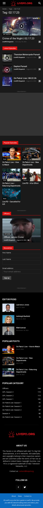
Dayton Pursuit (20, 66)
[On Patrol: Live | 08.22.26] (7, 81)
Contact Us (27, 496)
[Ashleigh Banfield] (8, 319)
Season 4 (26, 180)
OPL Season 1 (7, 34)
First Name (6, 252)
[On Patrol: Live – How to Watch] (11, 154)
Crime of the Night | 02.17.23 (18, 38)
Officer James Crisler (14, 237)
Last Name (6, 259)
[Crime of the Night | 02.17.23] (21, 26)
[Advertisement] (21, 114)
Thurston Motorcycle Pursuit (27, 54)
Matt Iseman (21, 328)
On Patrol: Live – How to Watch (28, 347)
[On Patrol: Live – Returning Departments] (11, 175)
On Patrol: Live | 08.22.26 (25, 78)
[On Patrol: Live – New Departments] (31, 154)
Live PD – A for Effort (30, 183)
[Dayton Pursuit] (7, 70)
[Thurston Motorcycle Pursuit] (7, 58)
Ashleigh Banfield (23, 316)
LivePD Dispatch (7, 42)
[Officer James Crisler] (21, 230)
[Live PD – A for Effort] (31, 175)
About (14, 496)
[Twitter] (24, 487)
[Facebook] (18, 487)
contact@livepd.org (26, 471)
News (4, 159)
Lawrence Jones (22, 305)
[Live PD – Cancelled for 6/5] (11, 193)
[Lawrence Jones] (8, 308)
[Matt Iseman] (8, 331)
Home (4, 9)
